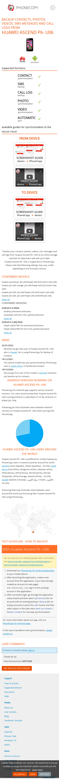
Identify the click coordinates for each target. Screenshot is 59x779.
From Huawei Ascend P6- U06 (29, 153)
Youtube (18, 720)
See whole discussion (17, 668)
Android (8, 731)
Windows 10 (10, 740)
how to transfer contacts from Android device (28, 561)
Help (6, 696)
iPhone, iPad (10, 736)
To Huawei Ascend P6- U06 (29, 207)
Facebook (8, 720)
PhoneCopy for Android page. (17, 623)
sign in (31, 650)
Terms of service (12, 756)
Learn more (37, 770)
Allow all (20, 774)
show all (6, 299)
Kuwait (14, 352)
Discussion (9, 692)
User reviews (10, 711)
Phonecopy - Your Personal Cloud (23, 7)
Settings (44, 774)
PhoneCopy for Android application (37, 570)
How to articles (11, 683)
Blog (6, 716)
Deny (32, 774)
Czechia (42, 372)
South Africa (16, 366)
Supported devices (13, 687)
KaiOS (7, 744)
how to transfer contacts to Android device (23, 565)
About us (8, 707)
